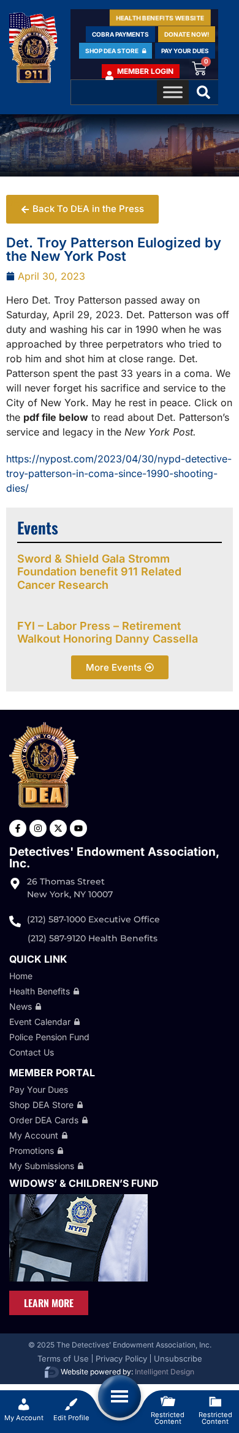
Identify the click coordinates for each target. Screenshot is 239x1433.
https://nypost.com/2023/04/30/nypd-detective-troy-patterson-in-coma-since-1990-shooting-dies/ (119, 473)
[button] (203, 92)
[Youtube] (78, 828)
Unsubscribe (178, 1358)
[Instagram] (38, 828)
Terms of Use (63, 1358)
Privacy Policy (121, 1358)
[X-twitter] (58, 828)
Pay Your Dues (38, 1089)
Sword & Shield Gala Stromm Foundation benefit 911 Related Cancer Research (99, 571)
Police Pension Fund (49, 1037)
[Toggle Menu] (173, 92)
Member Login (145, 71)
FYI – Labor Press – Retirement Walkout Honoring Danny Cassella (107, 632)
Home (20, 976)
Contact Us (31, 1052)
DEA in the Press (44, 202)
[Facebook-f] (17, 828)
